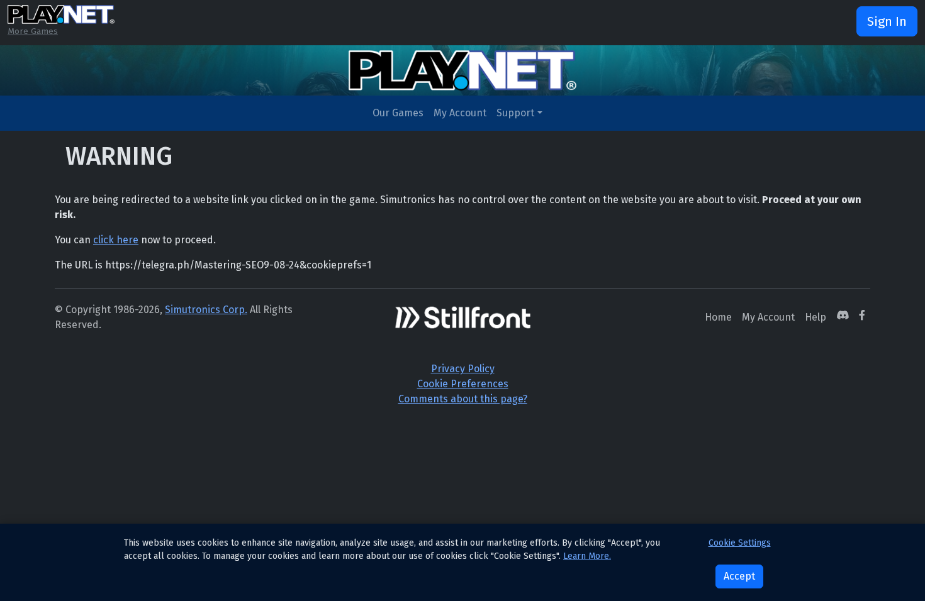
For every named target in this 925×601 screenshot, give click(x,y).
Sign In (887, 21)
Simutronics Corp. (206, 310)
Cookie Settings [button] (740, 543)
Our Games (398, 113)
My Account (460, 113)
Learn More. (587, 556)
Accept (739, 576)
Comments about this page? (462, 399)
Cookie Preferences (462, 384)
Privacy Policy (463, 369)
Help (815, 317)
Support (515, 113)
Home (718, 317)
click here (115, 240)
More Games (33, 31)
